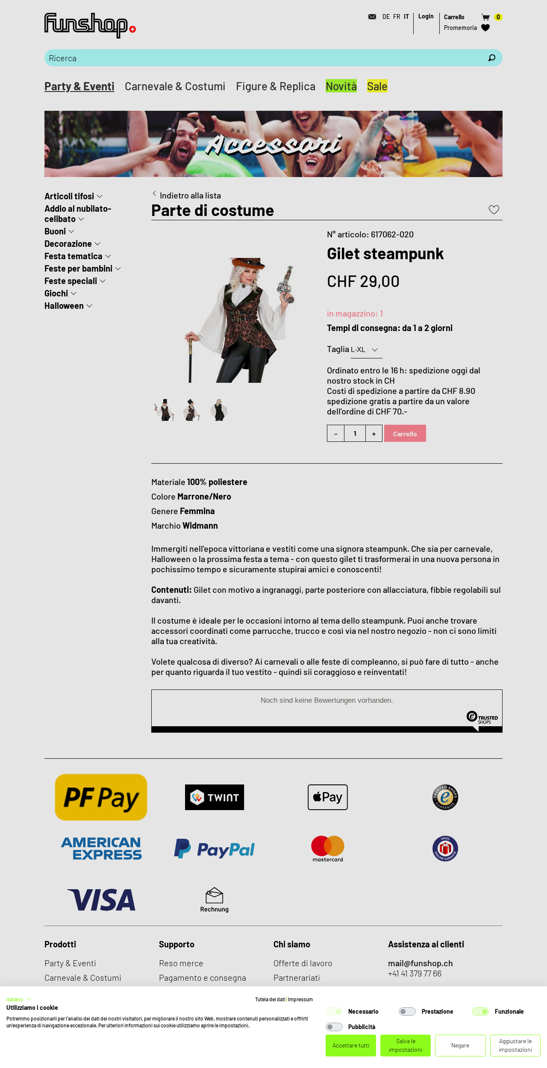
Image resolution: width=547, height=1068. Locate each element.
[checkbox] (334, 1011)
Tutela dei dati (270, 999)
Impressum (300, 999)
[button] (19, 999)
